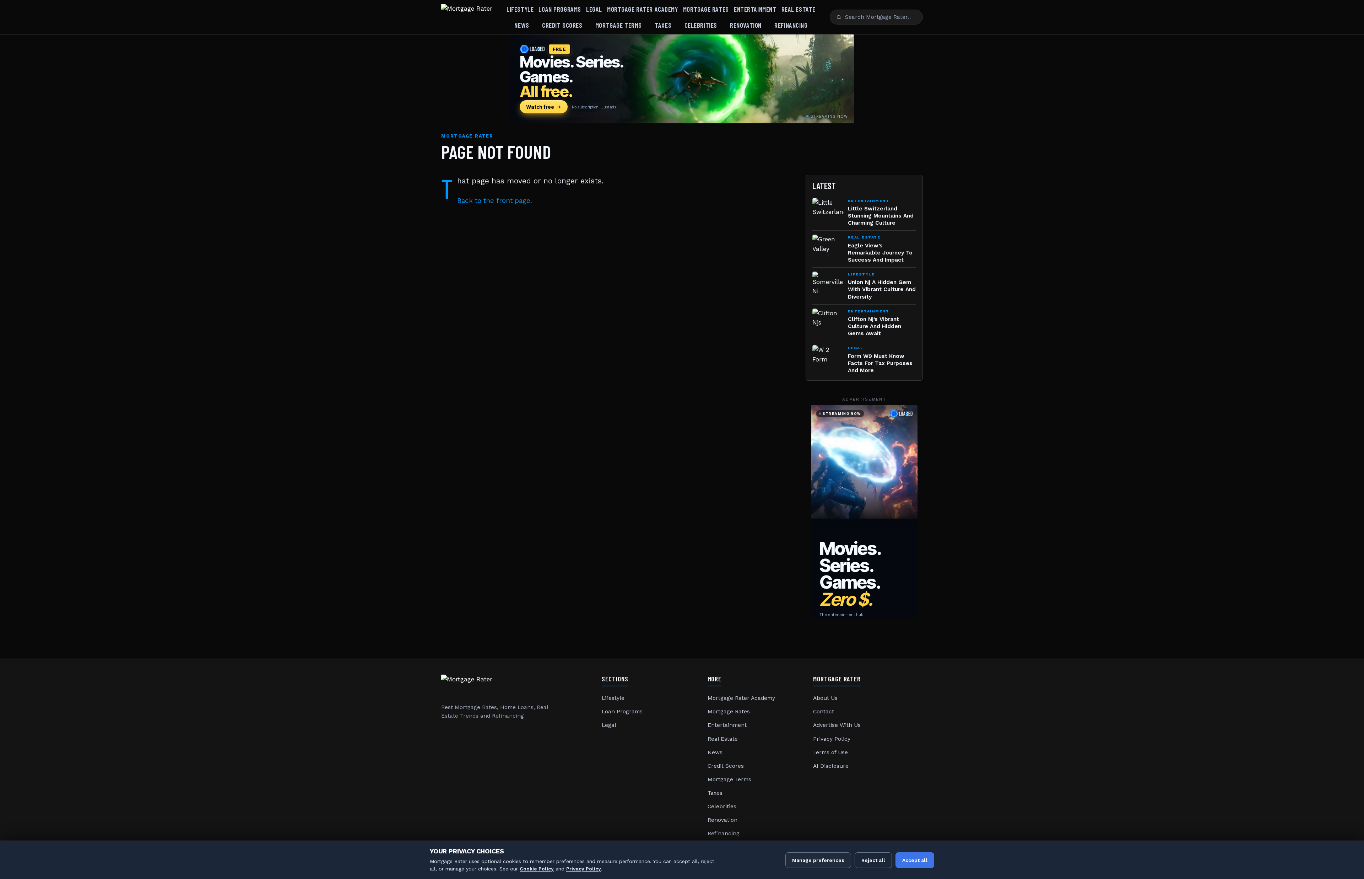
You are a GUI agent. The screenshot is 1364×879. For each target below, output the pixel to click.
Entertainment (755, 9)
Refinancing (790, 25)
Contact (823, 711)
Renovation (746, 25)
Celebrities (700, 25)
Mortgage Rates (706, 9)
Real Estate (798, 9)
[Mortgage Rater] (466, 17)
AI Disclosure (831, 766)
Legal (594, 9)
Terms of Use (830, 752)
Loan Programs (559, 9)
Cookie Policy (537, 869)
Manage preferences (818, 860)
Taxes (663, 25)
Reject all (873, 860)
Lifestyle (520, 9)
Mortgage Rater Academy (642, 9)
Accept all (914, 860)
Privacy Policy (831, 739)
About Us (825, 698)
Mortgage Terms (618, 25)
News (521, 25)
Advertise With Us (837, 725)
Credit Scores (562, 25)
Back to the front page (493, 201)
